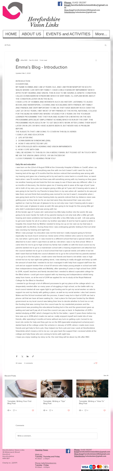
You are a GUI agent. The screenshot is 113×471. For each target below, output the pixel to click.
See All (106, 375)
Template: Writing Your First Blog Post (19, 402)
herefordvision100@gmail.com (87, 10)
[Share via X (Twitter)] (22, 356)
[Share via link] (33, 356)
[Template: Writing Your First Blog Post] (21, 388)
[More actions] (96, 60)
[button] (106, 45)
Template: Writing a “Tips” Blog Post (54, 402)
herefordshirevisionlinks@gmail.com (94, 452)
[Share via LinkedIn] (27, 356)
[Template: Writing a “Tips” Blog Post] (57, 388)
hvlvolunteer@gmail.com (85, 12)
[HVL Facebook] (60, 4)
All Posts (7, 45)
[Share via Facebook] (17, 356)
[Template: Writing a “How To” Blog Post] (92, 388)
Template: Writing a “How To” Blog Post (92, 402)
